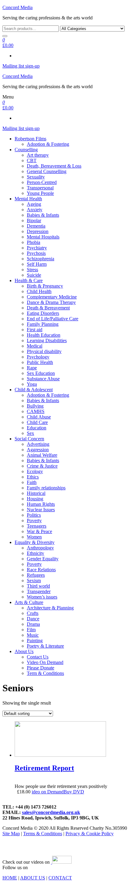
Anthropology (40, 547)
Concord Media (17, 7)
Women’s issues (42, 596)
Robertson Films (30, 138)
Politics (34, 515)
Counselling (26, 149)
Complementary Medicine (52, 296)
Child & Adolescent (34, 389)
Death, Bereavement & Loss (54, 165)
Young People (40, 193)
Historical (36, 493)
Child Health (39, 291)
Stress (32, 269)
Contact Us (37, 656)
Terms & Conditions (42, 833)
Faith (32, 482)
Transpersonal (40, 187)
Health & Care (29, 280)
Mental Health (28, 198)
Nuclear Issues (41, 509)
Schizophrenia (40, 258)
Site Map (11, 833)
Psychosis (36, 253)
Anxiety (34, 209)
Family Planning (42, 324)
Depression (37, 231)
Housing (35, 498)
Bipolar (34, 220)
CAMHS (35, 411)
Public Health (40, 362)
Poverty (34, 520)
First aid (34, 329)
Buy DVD (74, 791)
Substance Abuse (43, 378)
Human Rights (41, 504)
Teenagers (36, 526)
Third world (38, 586)
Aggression (38, 449)
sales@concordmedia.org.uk (51, 812)
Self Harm (37, 264)
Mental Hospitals (43, 236)
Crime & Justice (42, 466)
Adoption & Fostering (48, 144)
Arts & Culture (29, 602)
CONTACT (60, 877)
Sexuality (36, 176)
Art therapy (38, 155)
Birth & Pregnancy (45, 286)
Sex (30, 433)
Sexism (34, 580)
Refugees (36, 575)
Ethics (33, 476)
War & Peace (39, 531)
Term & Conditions (45, 673)
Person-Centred (42, 182)
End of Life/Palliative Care (52, 318)
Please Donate (40, 667)
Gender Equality (42, 558)
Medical (34, 346)
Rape (32, 367)
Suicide (34, 275)
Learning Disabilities (47, 340)
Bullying (35, 406)
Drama (33, 624)
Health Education (43, 335)
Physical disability (44, 351)
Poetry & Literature (45, 646)
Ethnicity (35, 553)
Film (31, 629)
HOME (9, 877)
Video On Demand (45, 662)
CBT (32, 160)
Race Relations (41, 569)
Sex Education (41, 373)
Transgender (39, 591)
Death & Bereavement (48, 307)
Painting (35, 640)
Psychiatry (37, 247)
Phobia (33, 242)
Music (33, 635)
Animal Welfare (42, 455)
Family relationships (46, 487)
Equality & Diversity (35, 542)
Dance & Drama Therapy (51, 302)
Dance (33, 618)
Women (34, 536)
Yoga (32, 384)
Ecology (35, 471)
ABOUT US (32, 877)
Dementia (36, 226)
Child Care (37, 422)
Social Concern (29, 438)
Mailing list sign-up (21, 65)
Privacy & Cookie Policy (90, 833)
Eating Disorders (43, 313)
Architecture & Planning (50, 607)
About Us (24, 651)
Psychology (38, 356)
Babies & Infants (43, 215)
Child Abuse (39, 416)
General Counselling (46, 171)
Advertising (38, 444)
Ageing (34, 204)
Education (36, 427)
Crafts (32, 613)
